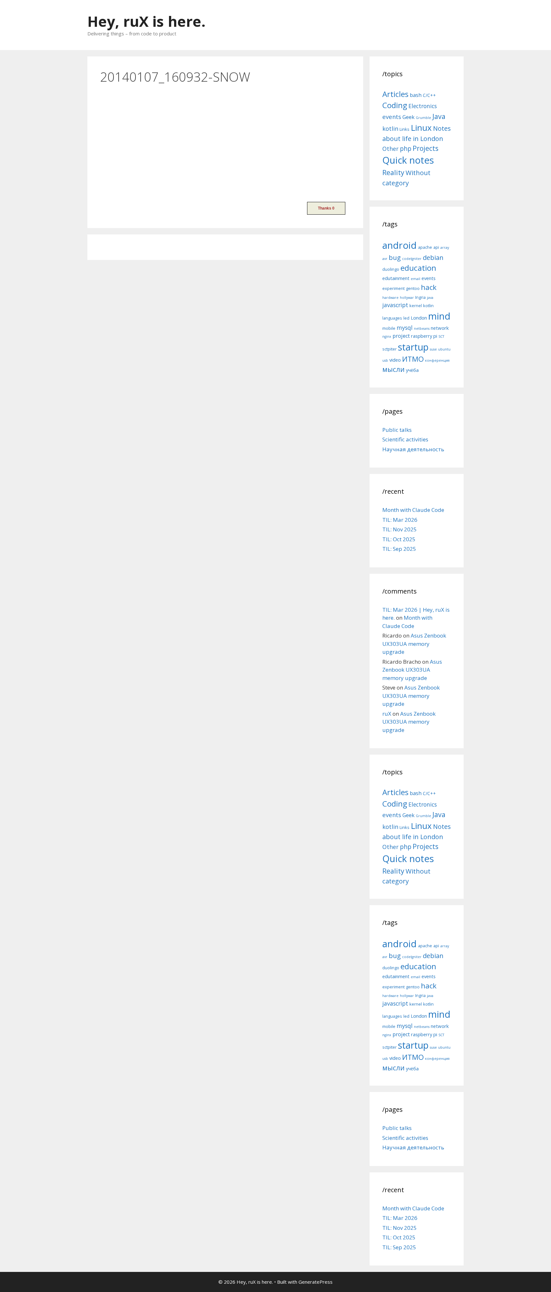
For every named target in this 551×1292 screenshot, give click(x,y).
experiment (393, 288)
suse (433, 349)
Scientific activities (405, 439)
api (436, 247)
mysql (405, 327)
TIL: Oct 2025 (398, 539)
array (444, 247)
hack (429, 287)
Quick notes (408, 160)
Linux (421, 127)
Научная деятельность (413, 449)
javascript (395, 305)
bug (395, 257)
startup (413, 347)
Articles (395, 94)
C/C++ (429, 95)
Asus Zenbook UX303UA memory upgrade (414, 643)
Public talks (397, 429)
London (419, 317)
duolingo (390, 269)
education (418, 267)
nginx (386, 336)
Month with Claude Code (413, 509)
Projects (425, 148)
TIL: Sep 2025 (399, 548)
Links (404, 129)
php (405, 148)
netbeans (422, 328)
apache (425, 247)
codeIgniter (412, 258)
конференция (437, 360)
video (395, 360)
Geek (408, 117)
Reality (393, 172)
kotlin (390, 128)
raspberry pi (424, 336)
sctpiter (389, 349)
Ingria (420, 297)
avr (384, 258)
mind (439, 316)
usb (385, 360)
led (406, 318)
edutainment (395, 278)
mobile (388, 328)
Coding (394, 105)
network (440, 328)
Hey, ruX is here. (146, 21)
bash (416, 95)
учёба (412, 370)
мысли (393, 369)
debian (433, 257)
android (399, 245)
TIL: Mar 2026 (399, 519)
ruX (386, 713)
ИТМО (413, 359)
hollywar (407, 297)
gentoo (413, 288)
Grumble (423, 117)
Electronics (422, 106)
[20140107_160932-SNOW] (148, 189)
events (391, 117)
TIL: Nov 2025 (399, 529)
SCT (441, 336)
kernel (415, 305)
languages (392, 318)
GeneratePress (315, 1282)
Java (438, 116)
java (430, 297)
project (401, 335)
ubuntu (444, 349)
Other (390, 148)
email (415, 279)
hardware (390, 297)
